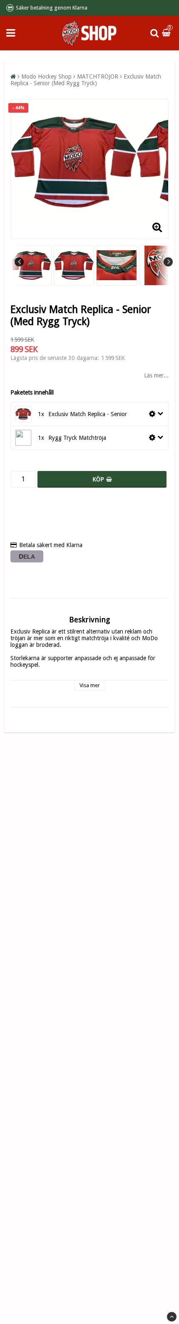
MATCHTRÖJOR (97, 76)
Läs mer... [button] (156, 375)
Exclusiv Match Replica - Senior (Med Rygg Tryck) (85, 79)
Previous (19, 261)
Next (168, 261)
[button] (167, 33)
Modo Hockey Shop (46, 76)
